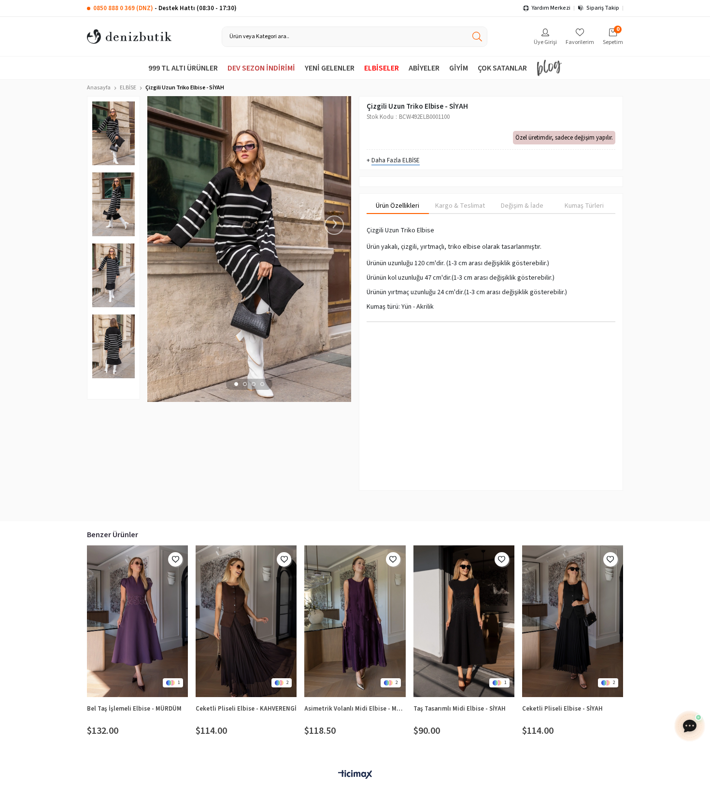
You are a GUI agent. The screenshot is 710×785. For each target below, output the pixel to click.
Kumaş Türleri (584, 206)
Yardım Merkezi (550, 8)
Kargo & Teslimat (460, 206)
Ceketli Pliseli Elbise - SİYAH (562, 708)
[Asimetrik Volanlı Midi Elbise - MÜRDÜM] (354, 621)
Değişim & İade (522, 206)
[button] (236, 384)
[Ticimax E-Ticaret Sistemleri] (355, 775)
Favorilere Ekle (175, 559)
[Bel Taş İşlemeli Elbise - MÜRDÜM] (137, 621)
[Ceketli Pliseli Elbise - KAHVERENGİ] (246, 621)
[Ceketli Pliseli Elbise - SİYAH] (572, 621)
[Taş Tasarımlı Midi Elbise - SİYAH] (463, 621)
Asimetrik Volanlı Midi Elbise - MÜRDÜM (354, 708)
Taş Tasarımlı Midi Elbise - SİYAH (459, 708)
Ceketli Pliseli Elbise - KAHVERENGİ (246, 708)
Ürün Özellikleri (397, 206)
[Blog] (549, 68)
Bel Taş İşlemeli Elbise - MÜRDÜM (134, 708)
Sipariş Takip (602, 8)
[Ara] (477, 36)
